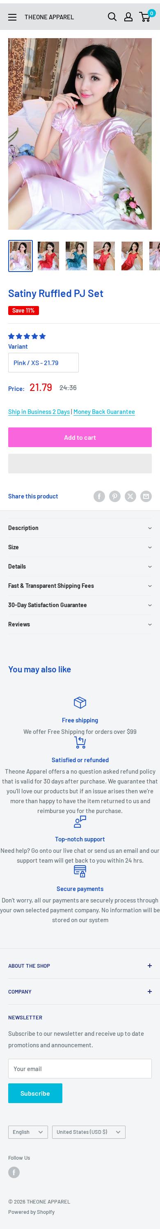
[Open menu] (12, 17)
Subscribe (35, 1093)
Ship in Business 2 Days (39, 411)
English (21, 1131)
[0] (145, 17)
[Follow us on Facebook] (14, 1172)
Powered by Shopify (31, 1211)
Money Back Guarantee (104, 411)
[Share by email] (146, 496)
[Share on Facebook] (99, 496)
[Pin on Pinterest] (115, 496)
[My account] (128, 16)
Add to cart (80, 437)
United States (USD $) (82, 1131)
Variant (18, 346)
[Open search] (112, 16)
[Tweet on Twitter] (130, 496)
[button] (27, 336)
